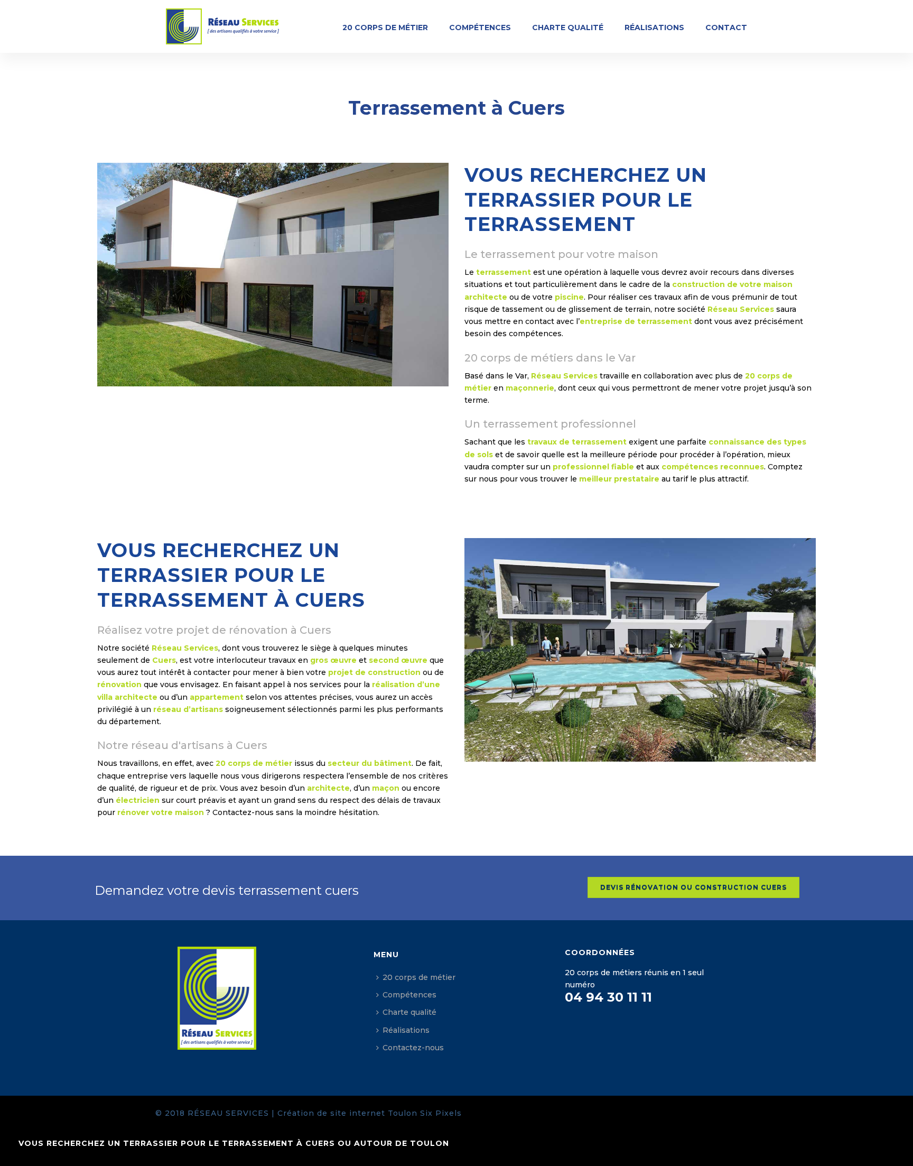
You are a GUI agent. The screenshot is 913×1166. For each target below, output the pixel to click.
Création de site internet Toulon (347, 1113)
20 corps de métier (385, 27)
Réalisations (654, 27)
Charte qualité (567, 27)
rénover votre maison (160, 812)
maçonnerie (530, 388)
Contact (726, 27)
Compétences (480, 27)
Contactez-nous (413, 1047)
